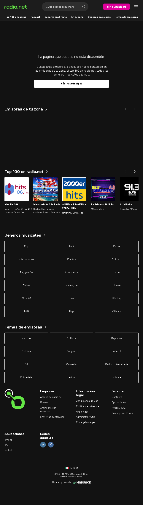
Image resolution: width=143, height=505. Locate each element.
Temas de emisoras (126, 17)
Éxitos (116, 246)
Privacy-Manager (85, 422)
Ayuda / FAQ (118, 408)
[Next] (135, 108)
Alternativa (71, 272)
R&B (26, 311)
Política (26, 351)
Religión (71, 351)
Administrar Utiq (85, 417)
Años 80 (26, 298)
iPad (6, 445)
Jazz (71, 298)
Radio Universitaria (116, 364)
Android (8, 450)
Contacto (117, 397)
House (116, 285)
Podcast (35, 17)
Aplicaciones (119, 402)
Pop (26, 246)
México (74, 468)
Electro (71, 259)
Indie (117, 272)
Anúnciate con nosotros (48, 410)
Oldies (26, 285)
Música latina (26, 259)
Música (116, 377)
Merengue (72, 285)
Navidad (71, 377)
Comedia (71, 364)
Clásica (116, 311)
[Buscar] (84, 6)
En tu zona (77, 17)
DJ (26, 364)
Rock (71, 246)
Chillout (116, 259)
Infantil (116, 351)
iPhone (8, 440)
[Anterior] (125, 170)
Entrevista (26, 377)
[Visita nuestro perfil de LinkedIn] (43, 445)
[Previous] (125, 108)
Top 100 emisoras (15, 17)
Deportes (116, 338)
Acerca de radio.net (51, 397)
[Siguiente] (135, 170)
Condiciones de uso (87, 401)
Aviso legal (82, 412)
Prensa (44, 402)
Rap (71, 311)
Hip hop (116, 298)
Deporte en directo (56, 17)
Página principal (71, 83)
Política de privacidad (88, 406)
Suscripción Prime (122, 413)
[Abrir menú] (136, 6)
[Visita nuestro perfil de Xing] (50, 445)
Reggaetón (26, 272)
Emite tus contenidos (52, 417)
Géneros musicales (99, 17)
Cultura (71, 338)
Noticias (26, 338)
